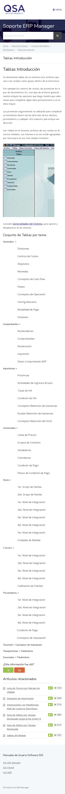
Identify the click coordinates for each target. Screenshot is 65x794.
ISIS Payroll (8, 767)
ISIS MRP (7, 772)
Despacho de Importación (20, 698)
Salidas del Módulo (16, 735)
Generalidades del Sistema (27, 223)
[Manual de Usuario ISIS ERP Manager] (14, 13)
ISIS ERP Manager (12, 762)
